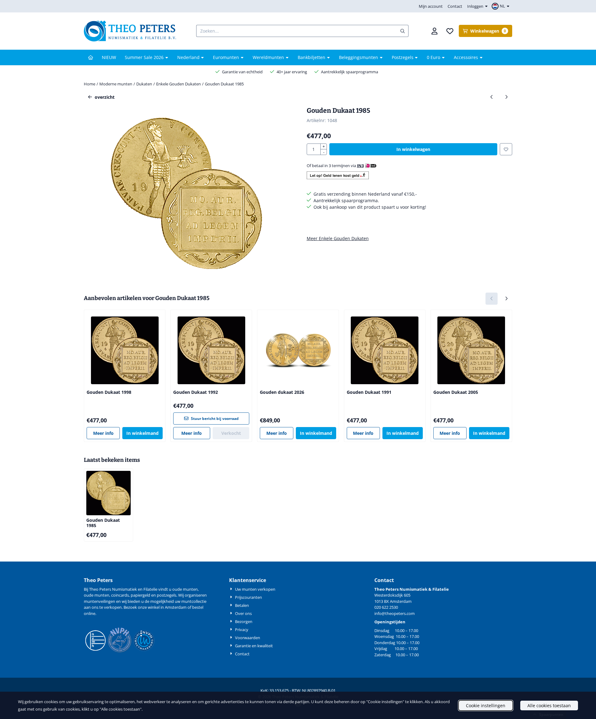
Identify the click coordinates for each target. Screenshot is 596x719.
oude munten (96, 595)
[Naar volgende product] (506, 97)
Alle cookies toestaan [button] (549, 705)
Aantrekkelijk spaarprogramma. (346, 200)
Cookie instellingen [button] (485, 705)
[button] (501, 6)
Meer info (103, 433)
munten (190, 589)
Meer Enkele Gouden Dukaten (338, 238)
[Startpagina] (90, 57)
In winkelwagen (413, 149)
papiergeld (140, 595)
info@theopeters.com (394, 613)
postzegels (166, 595)
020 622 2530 (386, 607)
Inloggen (475, 6)
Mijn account (431, 6)
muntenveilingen (99, 601)
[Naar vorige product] (491, 97)
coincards (120, 595)
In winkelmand (142, 433)
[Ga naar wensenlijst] (449, 31)
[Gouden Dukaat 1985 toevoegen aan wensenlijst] (506, 149)
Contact (455, 6)
